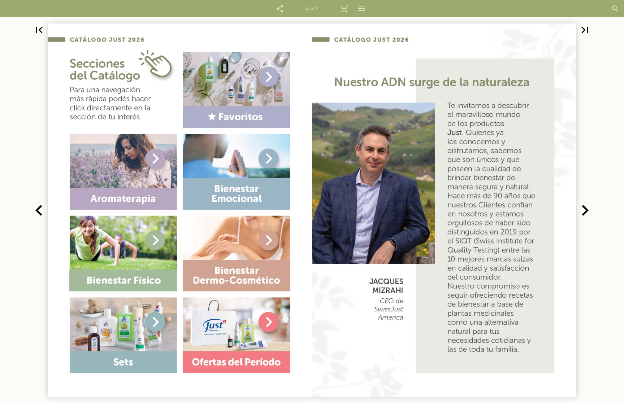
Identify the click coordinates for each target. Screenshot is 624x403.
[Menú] (361, 8)
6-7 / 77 (312, 9)
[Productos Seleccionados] (344, 8)
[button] (280, 8)
